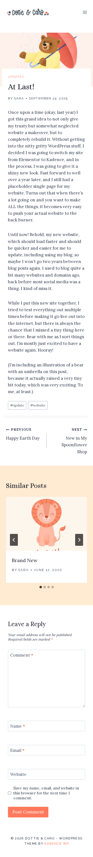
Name (17, 726)
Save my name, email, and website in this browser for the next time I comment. (46, 793)
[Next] (79, 540)
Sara (19, 98)
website (37, 405)
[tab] (40, 587)
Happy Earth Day (23, 434)
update (17, 405)
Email (17, 750)
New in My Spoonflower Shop (74, 440)
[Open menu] (84, 12)
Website (18, 774)
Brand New (24, 560)
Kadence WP (56, 843)
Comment (21, 655)
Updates (16, 76)
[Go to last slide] (14, 540)
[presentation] (46, 524)
